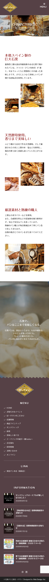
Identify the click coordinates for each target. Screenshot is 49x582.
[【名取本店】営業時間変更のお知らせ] (9, 528)
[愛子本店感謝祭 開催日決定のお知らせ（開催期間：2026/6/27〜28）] (9, 559)
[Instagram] (22, 572)
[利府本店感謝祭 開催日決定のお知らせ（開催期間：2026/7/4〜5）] (9, 544)
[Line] (26, 572)
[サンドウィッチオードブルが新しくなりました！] (9, 498)
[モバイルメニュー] (43, 7)
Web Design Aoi (39, 579)
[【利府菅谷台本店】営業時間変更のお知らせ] (9, 513)
